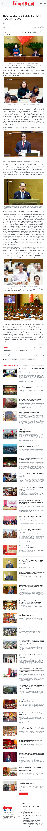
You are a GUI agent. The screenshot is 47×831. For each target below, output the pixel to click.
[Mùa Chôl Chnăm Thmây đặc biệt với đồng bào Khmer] (10, 658)
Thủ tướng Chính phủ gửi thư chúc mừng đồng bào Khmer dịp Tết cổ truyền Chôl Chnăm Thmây (31, 727)
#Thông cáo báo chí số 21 (13, 359)
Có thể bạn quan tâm (10, 365)
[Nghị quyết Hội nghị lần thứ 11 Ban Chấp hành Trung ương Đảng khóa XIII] (10, 704)
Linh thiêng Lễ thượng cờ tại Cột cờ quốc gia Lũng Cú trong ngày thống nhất (31, 430)
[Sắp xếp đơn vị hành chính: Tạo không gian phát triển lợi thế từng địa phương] (10, 550)
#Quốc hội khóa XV (31, 359)
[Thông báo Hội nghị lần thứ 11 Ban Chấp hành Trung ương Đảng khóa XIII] (10, 744)
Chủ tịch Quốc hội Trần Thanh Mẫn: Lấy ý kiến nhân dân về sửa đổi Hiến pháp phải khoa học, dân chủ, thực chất (31, 586)
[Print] (38, 27)
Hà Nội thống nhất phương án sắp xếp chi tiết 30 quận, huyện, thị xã (31, 474)
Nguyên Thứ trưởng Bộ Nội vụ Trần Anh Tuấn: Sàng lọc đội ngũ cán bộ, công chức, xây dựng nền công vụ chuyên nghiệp (31, 670)
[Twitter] (9, 27)
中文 (45, 3)
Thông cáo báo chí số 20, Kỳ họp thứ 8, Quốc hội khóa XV (15, 350)
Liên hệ (34, 806)
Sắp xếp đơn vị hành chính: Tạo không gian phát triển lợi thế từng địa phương (31, 546)
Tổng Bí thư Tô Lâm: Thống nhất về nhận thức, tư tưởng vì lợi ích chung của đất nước (31, 572)
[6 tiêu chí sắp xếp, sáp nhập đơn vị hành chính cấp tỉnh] (10, 631)
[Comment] (43, 27)
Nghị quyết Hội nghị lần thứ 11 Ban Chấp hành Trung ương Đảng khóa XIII (31, 700)
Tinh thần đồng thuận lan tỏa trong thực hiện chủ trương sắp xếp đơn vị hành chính (31, 445)
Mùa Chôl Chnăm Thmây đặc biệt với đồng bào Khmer (31, 655)
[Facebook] (6, 27)
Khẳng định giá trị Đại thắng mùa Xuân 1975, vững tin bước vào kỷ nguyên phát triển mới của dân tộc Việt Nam (31, 502)
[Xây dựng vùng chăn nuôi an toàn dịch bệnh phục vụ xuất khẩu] (10, 372)
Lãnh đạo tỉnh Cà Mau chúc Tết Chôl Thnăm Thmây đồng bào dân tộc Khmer (30, 614)
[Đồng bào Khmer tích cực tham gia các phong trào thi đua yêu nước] (10, 717)
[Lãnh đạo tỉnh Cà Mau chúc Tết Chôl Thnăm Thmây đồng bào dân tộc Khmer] (10, 618)
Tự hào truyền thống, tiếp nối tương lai (29, 412)
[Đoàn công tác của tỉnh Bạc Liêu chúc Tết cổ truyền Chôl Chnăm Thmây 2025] (10, 786)
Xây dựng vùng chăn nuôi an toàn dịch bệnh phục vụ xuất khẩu (31, 369)
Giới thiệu (25, 806)
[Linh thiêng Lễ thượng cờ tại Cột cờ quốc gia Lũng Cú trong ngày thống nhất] (10, 434)
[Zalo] (4, 27)
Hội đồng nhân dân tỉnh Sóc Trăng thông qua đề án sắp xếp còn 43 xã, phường (31, 488)
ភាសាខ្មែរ (41, 3)
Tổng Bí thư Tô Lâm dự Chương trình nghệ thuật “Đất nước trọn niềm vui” (31, 458)
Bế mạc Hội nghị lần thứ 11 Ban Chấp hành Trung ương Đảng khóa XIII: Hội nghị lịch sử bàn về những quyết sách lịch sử (31, 769)
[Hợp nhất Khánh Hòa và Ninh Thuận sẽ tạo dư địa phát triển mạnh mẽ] (10, 533)
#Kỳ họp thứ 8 (23, 359)
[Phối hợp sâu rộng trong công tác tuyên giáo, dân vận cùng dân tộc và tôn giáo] (10, 520)
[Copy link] (41, 27)
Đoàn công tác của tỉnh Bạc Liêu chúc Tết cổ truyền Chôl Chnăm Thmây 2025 (30, 782)
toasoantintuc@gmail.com (31, 820)
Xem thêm (23, 794)
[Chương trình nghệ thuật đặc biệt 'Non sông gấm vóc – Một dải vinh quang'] (10, 390)
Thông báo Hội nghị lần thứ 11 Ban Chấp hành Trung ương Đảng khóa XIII (30, 740)
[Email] (35, 27)
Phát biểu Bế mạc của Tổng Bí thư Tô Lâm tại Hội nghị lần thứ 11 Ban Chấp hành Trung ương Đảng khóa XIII (31, 754)
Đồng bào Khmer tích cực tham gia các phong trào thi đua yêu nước (31, 713)
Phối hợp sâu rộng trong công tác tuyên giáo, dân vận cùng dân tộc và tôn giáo (31, 517)
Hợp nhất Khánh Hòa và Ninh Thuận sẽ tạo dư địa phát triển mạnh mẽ (31, 530)
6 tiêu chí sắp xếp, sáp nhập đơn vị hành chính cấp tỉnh (31, 627)
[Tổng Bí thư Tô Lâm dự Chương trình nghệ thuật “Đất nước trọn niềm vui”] (10, 462)
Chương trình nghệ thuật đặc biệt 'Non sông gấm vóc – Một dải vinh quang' (31, 386)
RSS (38, 806)
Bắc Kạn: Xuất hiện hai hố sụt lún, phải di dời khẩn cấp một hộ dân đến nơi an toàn (30, 399)
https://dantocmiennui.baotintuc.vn (30, 821)
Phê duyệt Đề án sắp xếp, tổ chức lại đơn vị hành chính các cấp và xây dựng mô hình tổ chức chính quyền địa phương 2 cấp (31, 641)
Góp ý (30, 806)
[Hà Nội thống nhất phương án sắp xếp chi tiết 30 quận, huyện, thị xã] (10, 477)
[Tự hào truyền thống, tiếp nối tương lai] (10, 416)
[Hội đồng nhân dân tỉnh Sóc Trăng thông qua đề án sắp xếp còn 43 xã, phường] (10, 492)
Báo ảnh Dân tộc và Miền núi (23, 3)
